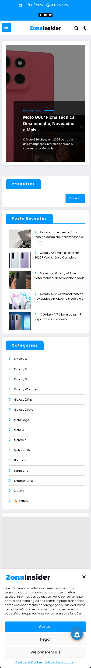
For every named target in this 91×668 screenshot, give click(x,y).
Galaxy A (20, 359)
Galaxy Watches (26, 389)
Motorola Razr (24, 450)
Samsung (21, 471)
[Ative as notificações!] (77, 634)
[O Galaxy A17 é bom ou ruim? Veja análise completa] (20, 324)
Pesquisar (23, 184)
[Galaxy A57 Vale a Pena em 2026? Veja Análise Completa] (20, 262)
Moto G (27, 111)
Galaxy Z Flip (23, 400)
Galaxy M (20, 369)
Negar (45, 639)
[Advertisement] (45, 562)
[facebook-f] (40, 15)
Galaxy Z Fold (23, 410)
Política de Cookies (28, 662)
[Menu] (6, 27)
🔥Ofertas (21, 501)
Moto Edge (21, 420)
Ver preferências (45, 652)
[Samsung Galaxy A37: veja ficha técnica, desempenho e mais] (20, 283)
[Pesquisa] (76, 28)
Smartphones (24, 481)
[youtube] (45, 15)
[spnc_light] (85, 29)
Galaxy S (20, 379)
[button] (84, 577)
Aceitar (45, 626)
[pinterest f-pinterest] (50, 15)
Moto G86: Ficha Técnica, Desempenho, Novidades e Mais (49, 123)
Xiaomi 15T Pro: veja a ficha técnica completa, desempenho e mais (59, 237)
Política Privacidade (59, 662)
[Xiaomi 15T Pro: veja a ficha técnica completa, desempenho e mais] (20, 242)
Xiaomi (19, 491)
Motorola (36, 111)
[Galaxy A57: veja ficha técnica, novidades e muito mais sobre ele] (20, 303)
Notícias (20, 460)
